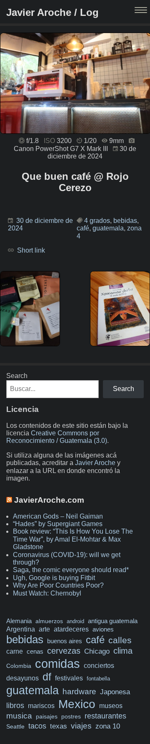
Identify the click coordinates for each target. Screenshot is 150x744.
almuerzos (49, 621)
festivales (69, 678)
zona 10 (107, 726)
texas (58, 726)
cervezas (63, 650)
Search (17, 375)
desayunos (22, 678)
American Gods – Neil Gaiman (58, 516)
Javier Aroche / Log (52, 12)
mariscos (41, 705)
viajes (81, 725)
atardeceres (71, 629)
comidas (57, 663)
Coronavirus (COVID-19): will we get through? (66, 558)
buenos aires (64, 640)
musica (19, 715)
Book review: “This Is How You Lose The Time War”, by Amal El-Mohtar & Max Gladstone (73, 539)
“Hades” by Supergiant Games (57, 523)
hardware (79, 691)
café (83, 228)
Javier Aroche (95, 462)
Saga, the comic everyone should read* (71, 569)
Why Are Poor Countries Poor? (58, 585)
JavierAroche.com (49, 500)
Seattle (15, 727)
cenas (35, 651)
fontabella (98, 678)
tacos (37, 725)
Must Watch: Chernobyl (47, 593)
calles (120, 640)
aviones (103, 629)
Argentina (20, 629)
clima (122, 650)
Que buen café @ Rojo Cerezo (75, 182)
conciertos (99, 665)
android (75, 621)
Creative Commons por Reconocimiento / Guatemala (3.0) (56, 437)
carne (14, 651)
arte (44, 629)
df (46, 677)
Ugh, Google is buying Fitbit (54, 577)
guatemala (108, 228)
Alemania (19, 621)
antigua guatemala (113, 621)
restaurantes (105, 716)
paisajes (47, 716)
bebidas (125, 220)
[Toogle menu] (141, 10)
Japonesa (115, 692)
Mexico (76, 704)
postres (71, 716)
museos (110, 705)
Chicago (97, 651)
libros (15, 705)
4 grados (97, 220)
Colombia (18, 665)
